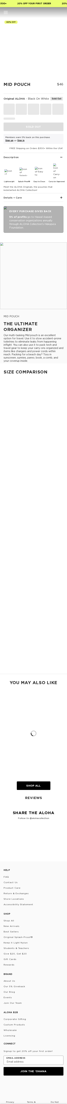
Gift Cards (10, 959)
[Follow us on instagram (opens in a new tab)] (6, 1085)
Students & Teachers (16, 948)
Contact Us (11, 882)
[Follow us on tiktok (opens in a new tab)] (14, 1085)
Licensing (9, 1035)
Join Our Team (13, 1003)
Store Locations (14, 899)
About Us (9, 981)
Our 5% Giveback (14, 986)
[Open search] (49, 12)
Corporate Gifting (15, 1019)
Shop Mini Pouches (11, 498)
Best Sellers (11, 931)
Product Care (12, 888)
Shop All (33, 785)
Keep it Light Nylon (16, 942)
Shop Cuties (7, 466)
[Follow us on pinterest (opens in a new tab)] (40, 1085)
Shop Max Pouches (11, 667)
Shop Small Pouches (12, 534)
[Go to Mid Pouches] (33, 569)
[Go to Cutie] (33, 409)
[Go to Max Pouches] (33, 636)
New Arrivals (11, 926)
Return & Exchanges (16, 893)
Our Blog (9, 992)
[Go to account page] (55, 12)
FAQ (6, 877)
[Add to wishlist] (59, 24)
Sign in (20, 140)
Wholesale (10, 1030)
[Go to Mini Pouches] (33, 470)
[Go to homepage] (33, 12)
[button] (5, 12)
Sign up (9, 140)
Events (8, 997)
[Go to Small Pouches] (33, 502)
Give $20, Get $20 (15, 953)
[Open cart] (61, 12)
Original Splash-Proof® (18, 937)
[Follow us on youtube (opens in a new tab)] (31, 1085)
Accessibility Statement (18, 904)
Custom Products (14, 1024)
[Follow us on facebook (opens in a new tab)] (23, 1085)
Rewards (9, 965)
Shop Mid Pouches (11, 632)
